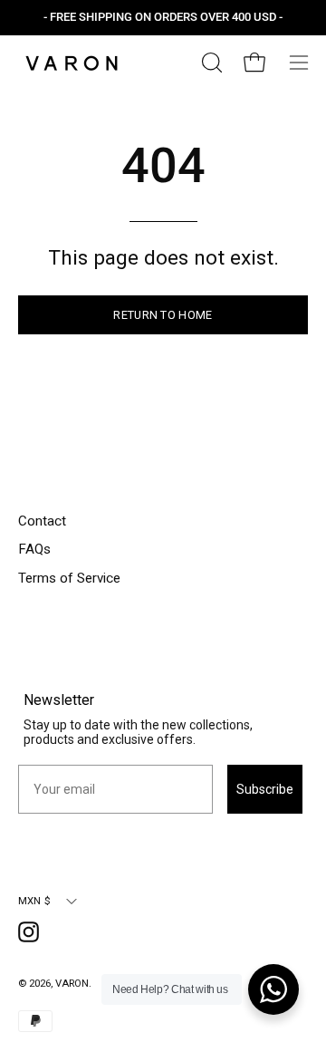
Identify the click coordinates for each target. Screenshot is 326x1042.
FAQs (34, 549)
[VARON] (72, 63)
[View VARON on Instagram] (31, 935)
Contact (42, 521)
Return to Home (162, 315)
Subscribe (264, 789)
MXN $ (34, 900)
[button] (210, 62)
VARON (72, 983)
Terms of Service (69, 578)
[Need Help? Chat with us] (273, 989)
